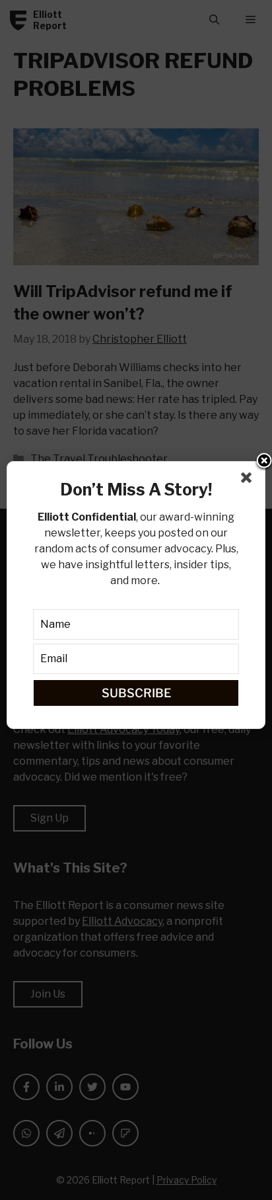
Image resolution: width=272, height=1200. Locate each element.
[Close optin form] (249, 480)
